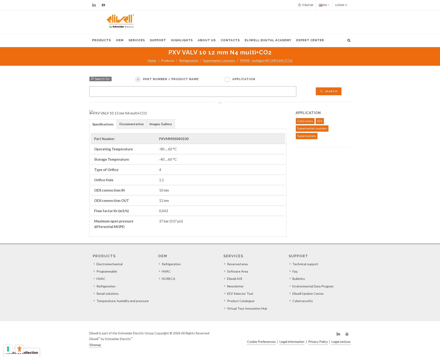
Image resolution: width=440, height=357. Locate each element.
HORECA (168, 279)
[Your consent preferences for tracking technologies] (8, 349)
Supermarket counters (219, 60)
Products (101, 40)
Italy (306, 5)
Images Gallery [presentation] (160, 124)
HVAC (100, 279)
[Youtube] (103, 5)
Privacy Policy (318, 341)
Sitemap (95, 345)
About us (207, 40)
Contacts (230, 40)
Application (243, 79)
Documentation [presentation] (131, 124)
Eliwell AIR (234, 279)
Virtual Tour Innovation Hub (247, 308)
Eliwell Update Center (308, 293)
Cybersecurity (302, 301)
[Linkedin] (94, 5)
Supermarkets (306, 136)
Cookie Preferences (261, 341)
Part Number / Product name (171, 79)
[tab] (103, 124)
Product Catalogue (240, 301)
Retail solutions (107, 293)
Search (331, 91)
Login (339, 5)
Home (152, 60)
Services (137, 40)
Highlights (182, 40)
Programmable (106, 271)
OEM (120, 40)
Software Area (237, 271)
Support (158, 40)
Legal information (292, 341)
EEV (319, 121)
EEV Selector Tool (240, 293)
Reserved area (237, 264)
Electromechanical (109, 264)
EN (324, 5)
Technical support (305, 264)
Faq (294, 271)
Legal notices (341, 341)
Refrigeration (188, 60)
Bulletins (298, 279)
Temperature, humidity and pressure (122, 301)
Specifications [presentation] (103, 124)
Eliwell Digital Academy (268, 40)
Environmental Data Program (312, 286)
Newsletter (235, 286)
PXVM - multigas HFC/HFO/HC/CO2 (266, 60)
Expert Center (310, 40)
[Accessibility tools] (19, 349)
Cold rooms (305, 121)
